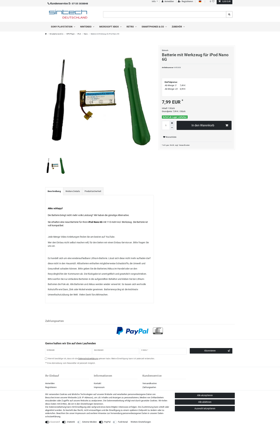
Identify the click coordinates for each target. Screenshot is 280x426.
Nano (86, 34)
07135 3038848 (69, 3)
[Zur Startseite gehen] (46, 34)
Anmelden (50, 383)
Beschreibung (54, 191)
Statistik (71, 422)
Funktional (123, 422)
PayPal (107, 422)
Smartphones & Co (153, 26)
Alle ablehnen (204, 402)
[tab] (54, 191)
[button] (154, 1)
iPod (79, 34)
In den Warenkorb (203, 125)
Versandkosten (184, 145)
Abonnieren (210, 350)
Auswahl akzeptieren (204, 408)
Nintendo (86, 26)
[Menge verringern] (172, 127)
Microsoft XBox (109, 26)
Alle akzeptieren (205, 395)
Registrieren (51, 387)
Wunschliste (170, 137)
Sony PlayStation (62, 26)
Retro (130, 26)
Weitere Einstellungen (141, 422)
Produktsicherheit (93, 191)
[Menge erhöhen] (172, 123)
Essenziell (55, 422)
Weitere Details (72, 191)
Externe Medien (89, 422)
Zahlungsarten (149, 387)
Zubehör (177, 26)
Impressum (99, 387)
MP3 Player (70, 34)
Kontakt (97, 383)
